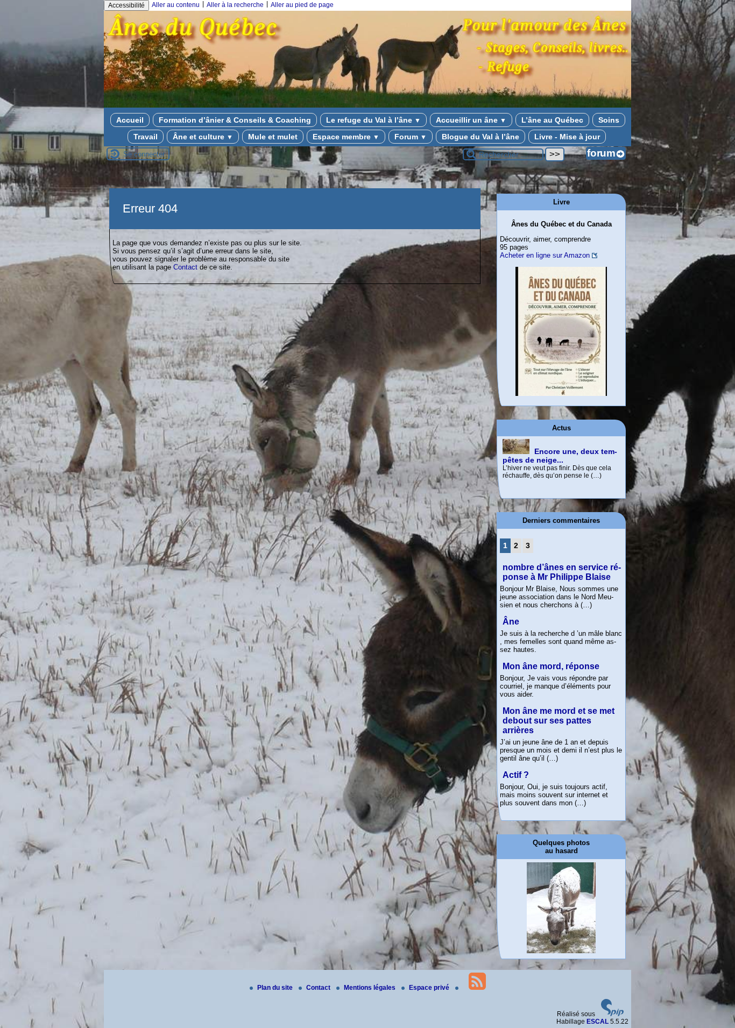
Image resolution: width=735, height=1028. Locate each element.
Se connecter (144, 154)
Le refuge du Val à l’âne (373, 120)
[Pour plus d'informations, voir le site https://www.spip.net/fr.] (612, 1014)
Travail (145, 136)
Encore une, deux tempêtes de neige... (560, 455)
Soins (608, 120)
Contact (185, 267)
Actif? (516, 774)
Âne (511, 621)
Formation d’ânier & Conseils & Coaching (235, 120)
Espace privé (430, 987)
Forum (410, 136)
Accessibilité (126, 5)
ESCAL (597, 1021)
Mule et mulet (273, 136)
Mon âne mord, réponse (551, 666)
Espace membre (346, 136)
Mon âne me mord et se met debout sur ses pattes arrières (558, 720)
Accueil (130, 120)
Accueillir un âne (471, 120)
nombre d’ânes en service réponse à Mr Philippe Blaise (562, 572)
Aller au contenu (176, 5)
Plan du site (275, 987)
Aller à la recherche (235, 5)
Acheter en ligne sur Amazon (545, 255)
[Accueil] (367, 101)
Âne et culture (203, 136)
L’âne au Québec (552, 120)
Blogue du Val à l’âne (480, 136)
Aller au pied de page (302, 5)
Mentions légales (370, 987)
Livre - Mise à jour (567, 136)
